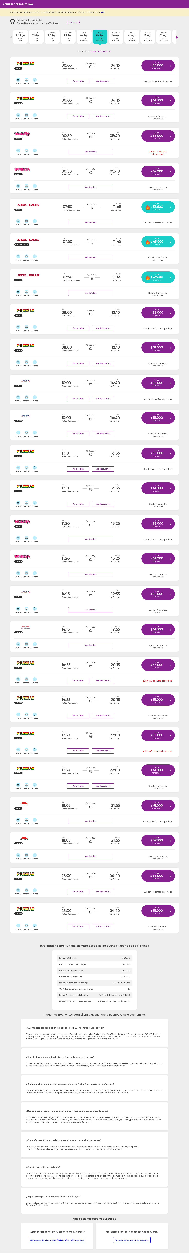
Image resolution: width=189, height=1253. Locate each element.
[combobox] (100, 51)
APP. (103, 12)
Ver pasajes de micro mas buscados (132, 1240)
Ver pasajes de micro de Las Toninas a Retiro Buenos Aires (57, 1240)
